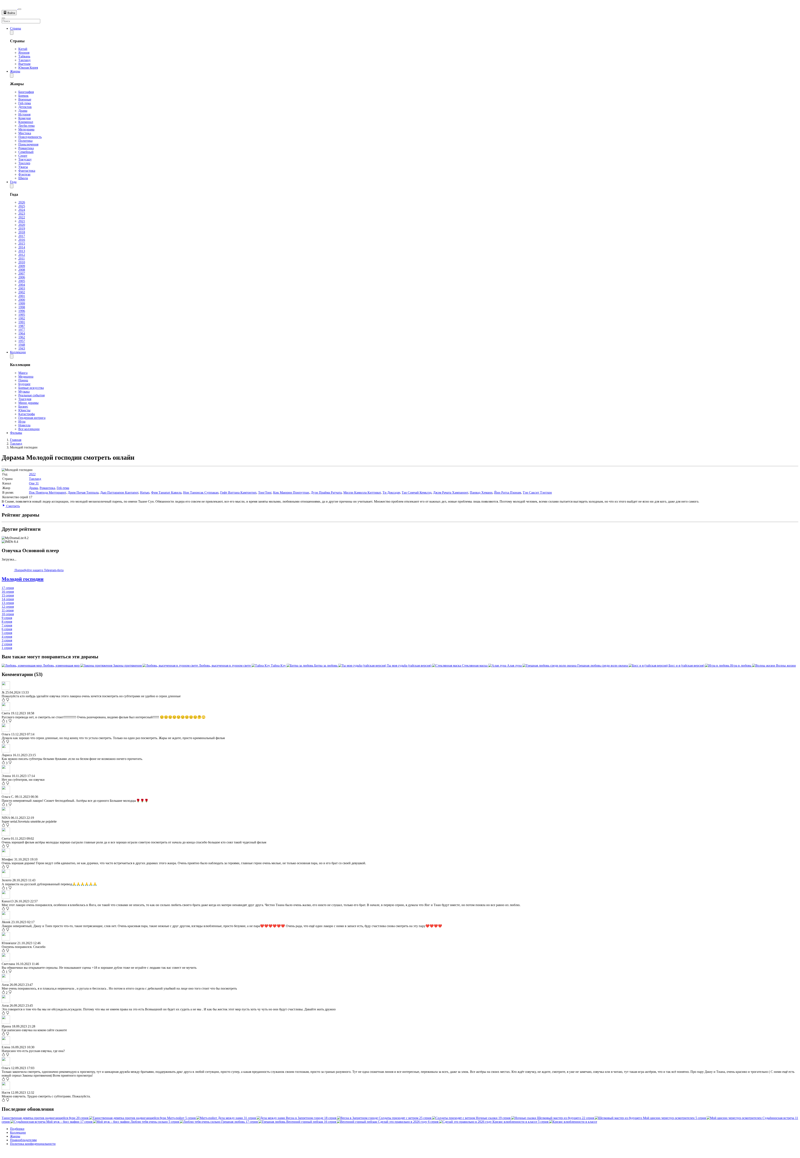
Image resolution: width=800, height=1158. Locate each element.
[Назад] (11, 32)
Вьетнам (24, 64)
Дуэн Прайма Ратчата (326, 492)
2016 (21, 240)
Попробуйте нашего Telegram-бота (39, 570)
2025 (21, 206)
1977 (21, 329)
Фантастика (26, 170)
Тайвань (24, 56)
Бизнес (23, 406)
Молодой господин (23, 579)
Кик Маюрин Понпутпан (291, 492)
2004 (21, 284)
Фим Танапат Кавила (166, 492)
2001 (21, 296)
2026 (21, 202)
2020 (21, 225)
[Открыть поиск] (19, 9)
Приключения (28, 144)
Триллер (24, 163)
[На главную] (10, 8)
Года (13, 182)
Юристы (24, 410)
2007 (21, 273)
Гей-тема (24, 103)
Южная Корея (28, 67)
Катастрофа (26, 414)
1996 (21, 311)
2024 (21, 210)
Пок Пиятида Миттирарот (47, 492)
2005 (21, 281)
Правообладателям (23, 1140)
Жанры (15, 71)
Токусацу (25, 159)
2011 (21, 258)
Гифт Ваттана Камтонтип (238, 492)
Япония (23, 52)
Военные (24, 99)
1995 (21, 314)
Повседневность (30, 137)
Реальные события (31, 395)
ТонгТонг (264, 492)
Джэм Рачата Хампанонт (450, 492)
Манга (23, 373)
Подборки (17, 1129)
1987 (21, 326)
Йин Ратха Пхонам (507, 492)
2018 (21, 232)
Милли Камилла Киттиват (362, 492)
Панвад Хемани (481, 492)
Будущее (24, 384)
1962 (21, 337)
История (24, 114)
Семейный (26, 152)
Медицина (25, 376)
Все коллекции (29, 429)
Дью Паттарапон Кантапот (119, 492)
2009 (21, 266)
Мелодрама (26, 129)
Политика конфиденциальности (33, 1144)
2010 (21, 262)
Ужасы (23, 167)
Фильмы (16, 433)
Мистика (24, 133)
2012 (21, 255)
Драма (22, 110)
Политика (25, 140)
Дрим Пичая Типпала (83, 492)
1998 (21, 307)
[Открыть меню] (3, 18)
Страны (15, 28)
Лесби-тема (26, 125)
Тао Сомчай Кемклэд (416, 492)
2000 (21, 299)
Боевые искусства (31, 388)
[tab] (400, 579)
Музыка (24, 391)
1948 (21, 344)
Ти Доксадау (391, 492)
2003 (21, 288)
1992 (21, 318)
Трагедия (24, 399)
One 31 (34, 483)
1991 (21, 322)
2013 (21, 251)
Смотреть (12, 506)
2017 (21, 236)
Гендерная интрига (31, 418)
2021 (21, 221)
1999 (21, 303)
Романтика (26, 148)
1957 (21, 341)
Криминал (25, 122)
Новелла (24, 425)
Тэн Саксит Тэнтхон (537, 492)
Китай (22, 49)
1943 (21, 348)
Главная (15, 440)
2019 (21, 228)
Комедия (24, 118)
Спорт (22, 155)
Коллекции (18, 352)
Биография (26, 92)
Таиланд (24, 60)
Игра (21, 421)
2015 (21, 243)
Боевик (23, 95)
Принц (23, 380)
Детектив (25, 107)
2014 (21, 247)
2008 (21, 269)
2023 (21, 213)
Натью (144, 492)
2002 (21, 292)
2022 (21, 217)
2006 (21, 277)
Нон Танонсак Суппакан (201, 492)
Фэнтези (24, 174)
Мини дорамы (28, 403)
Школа (23, 178)
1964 (21, 333)
